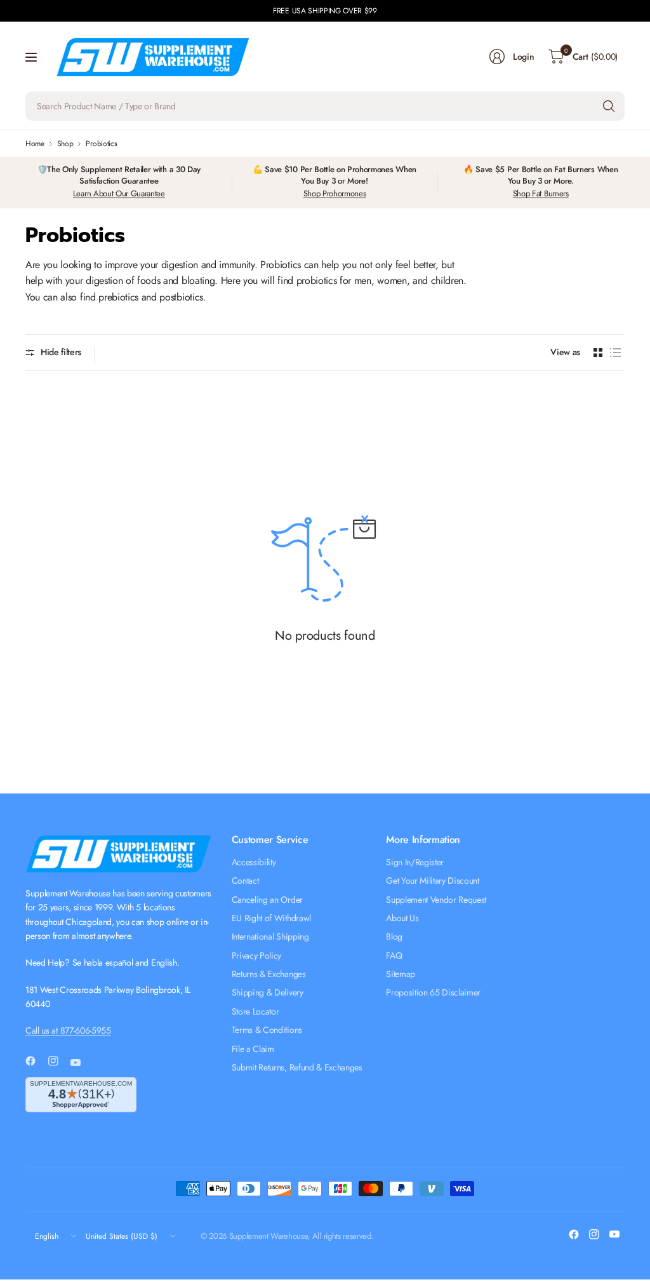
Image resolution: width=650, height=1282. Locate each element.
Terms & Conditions (267, 1029)
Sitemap (400, 974)
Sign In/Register (415, 862)
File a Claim (253, 1048)
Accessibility (254, 862)
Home (34, 143)
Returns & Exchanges (269, 974)
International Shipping (270, 936)
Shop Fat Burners (541, 193)
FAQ (394, 955)
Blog (394, 936)
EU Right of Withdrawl (271, 918)
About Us (402, 918)
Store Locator (255, 1011)
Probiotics (101, 143)
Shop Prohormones (334, 193)
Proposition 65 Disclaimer (433, 992)
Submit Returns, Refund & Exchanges (297, 1067)
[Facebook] (35, 1061)
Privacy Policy (257, 955)
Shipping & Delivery (267, 992)
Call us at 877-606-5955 (68, 1030)
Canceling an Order (267, 899)
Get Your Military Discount (432, 880)
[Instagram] (58, 1061)
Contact (245, 880)
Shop (65, 143)
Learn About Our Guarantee (119, 193)
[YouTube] (80, 1062)
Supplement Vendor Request (436, 899)
